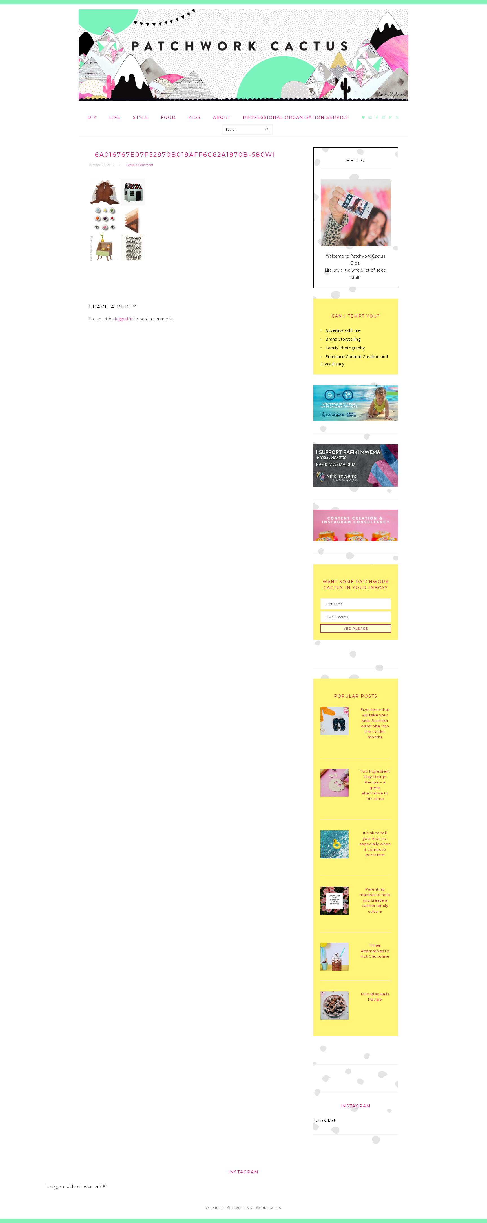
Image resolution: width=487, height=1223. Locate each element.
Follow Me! (324, 1120)
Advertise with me (343, 330)
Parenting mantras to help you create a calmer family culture (375, 900)
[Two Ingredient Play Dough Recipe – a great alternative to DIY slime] (334, 784)
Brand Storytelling (343, 339)
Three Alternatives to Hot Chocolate (374, 950)
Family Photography (345, 347)
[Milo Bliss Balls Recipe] (334, 1006)
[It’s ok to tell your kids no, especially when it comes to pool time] (334, 845)
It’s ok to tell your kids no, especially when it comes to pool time (375, 844)
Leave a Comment (140, 165)
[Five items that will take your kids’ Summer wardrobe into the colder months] (334, 722)
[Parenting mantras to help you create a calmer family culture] (334, 902)
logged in (124, 318)
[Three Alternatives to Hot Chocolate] (334, 958)
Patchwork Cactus (243, 55)
